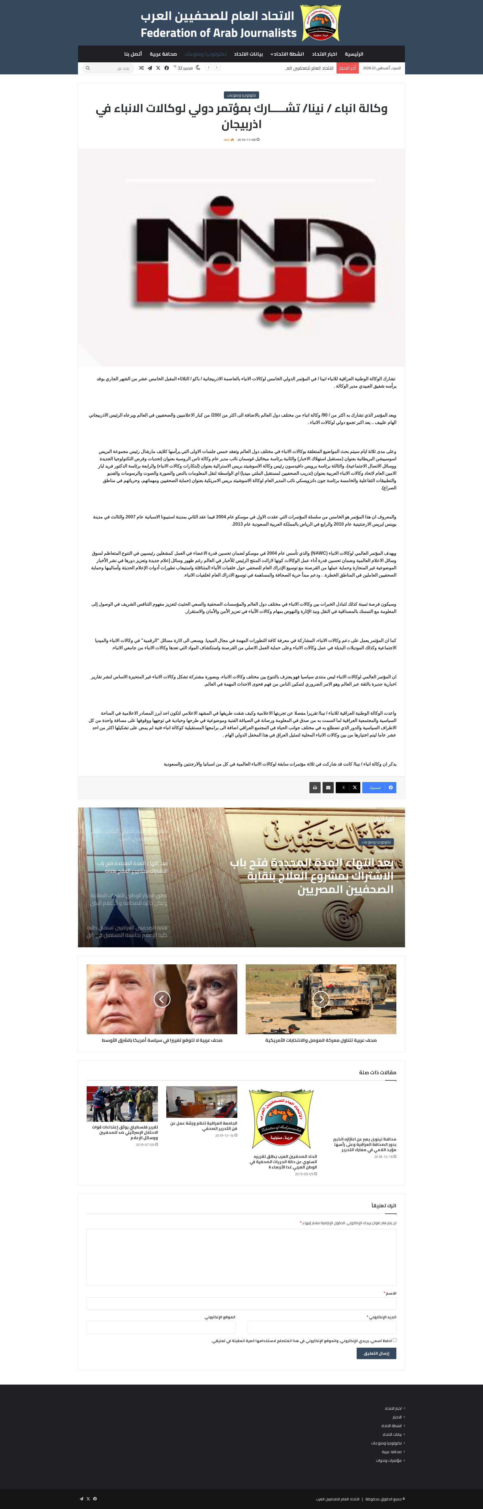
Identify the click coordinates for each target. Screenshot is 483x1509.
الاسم (390, 1293)
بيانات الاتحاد (248, 53)
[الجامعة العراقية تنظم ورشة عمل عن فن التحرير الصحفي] (202, 1102)
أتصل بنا (133, 53)
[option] (241, 877)
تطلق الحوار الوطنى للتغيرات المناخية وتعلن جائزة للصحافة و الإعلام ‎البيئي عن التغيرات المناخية (310, 876)
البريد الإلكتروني (381, 1317)
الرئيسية (354, 53)
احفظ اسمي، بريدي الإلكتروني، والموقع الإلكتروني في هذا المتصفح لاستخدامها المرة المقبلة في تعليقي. (301, 1340)
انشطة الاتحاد (289, 53)
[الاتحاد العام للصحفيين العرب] (241, 22)
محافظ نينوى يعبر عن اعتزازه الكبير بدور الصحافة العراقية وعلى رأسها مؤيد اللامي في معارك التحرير (364, 1144)
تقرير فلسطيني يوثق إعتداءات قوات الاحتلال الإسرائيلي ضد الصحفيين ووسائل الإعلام (125, 1132)
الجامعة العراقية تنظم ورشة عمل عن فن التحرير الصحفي (203, 1126)
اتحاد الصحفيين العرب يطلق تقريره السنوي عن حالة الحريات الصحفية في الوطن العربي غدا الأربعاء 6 (283, 1162)
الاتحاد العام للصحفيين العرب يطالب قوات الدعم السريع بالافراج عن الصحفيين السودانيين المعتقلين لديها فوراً (235, 68)
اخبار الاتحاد (324, 53)
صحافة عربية (163, 53)
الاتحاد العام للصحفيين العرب (337, 1499)
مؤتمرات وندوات (389, 1460)
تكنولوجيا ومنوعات (205, 53)
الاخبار (397, 1417)
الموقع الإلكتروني (220, 1317)
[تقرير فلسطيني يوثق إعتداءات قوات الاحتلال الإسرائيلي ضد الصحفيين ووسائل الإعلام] (122, 1104)
